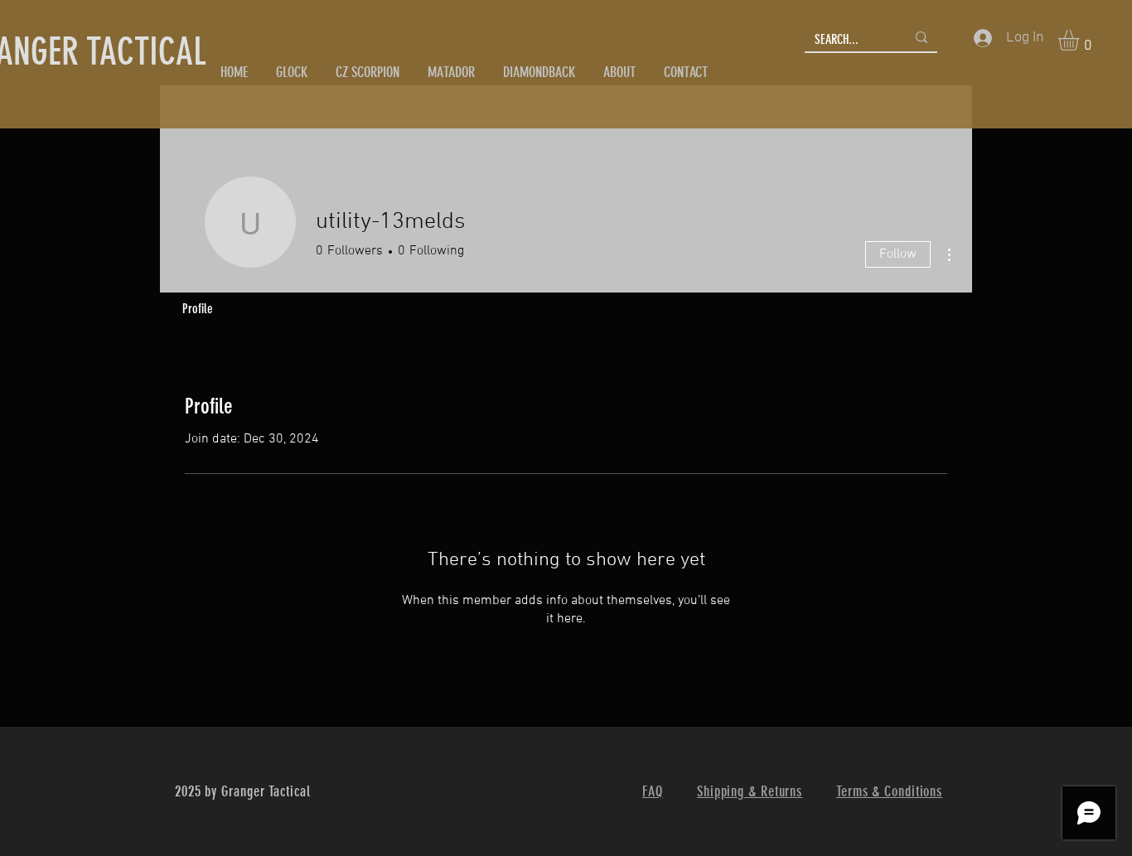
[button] (1080, 40)
